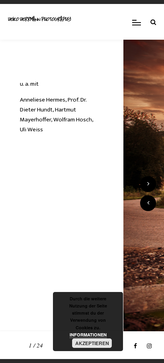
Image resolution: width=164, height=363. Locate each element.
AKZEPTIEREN (92, 343)
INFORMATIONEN (88, 335)
